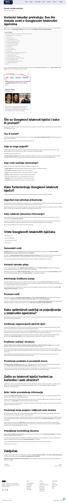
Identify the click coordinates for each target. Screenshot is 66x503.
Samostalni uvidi (9, 46)
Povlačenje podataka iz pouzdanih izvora (13, 56)
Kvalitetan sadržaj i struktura (11, 55)
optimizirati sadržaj (39, 67)
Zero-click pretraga (13, 443)
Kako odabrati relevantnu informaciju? (13, 43)
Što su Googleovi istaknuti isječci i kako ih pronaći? (14, 35)
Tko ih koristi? (9, 36)
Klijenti (31, 1)
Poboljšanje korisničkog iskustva (12, 62)
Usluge (54, 1)
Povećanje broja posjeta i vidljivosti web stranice (14, 61)
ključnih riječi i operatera (48, 149)
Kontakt (49, 1)
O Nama (60, 1)
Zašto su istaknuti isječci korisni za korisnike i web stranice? (15, 58)
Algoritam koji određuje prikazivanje (12, 42)
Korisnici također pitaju (10, 48)
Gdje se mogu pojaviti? (10, 38)
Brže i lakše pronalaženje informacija (12, 59)
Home (26, 1)
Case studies (38, 1)
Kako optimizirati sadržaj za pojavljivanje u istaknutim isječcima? (16, 52)
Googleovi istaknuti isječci (48, 28)
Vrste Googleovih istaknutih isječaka (11, 45)
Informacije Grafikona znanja (11, 49)
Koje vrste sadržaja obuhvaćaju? (12, 39)
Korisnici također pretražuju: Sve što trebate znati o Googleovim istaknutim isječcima (19, 33)
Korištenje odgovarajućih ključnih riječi (13, 53)
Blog (43, 1)
